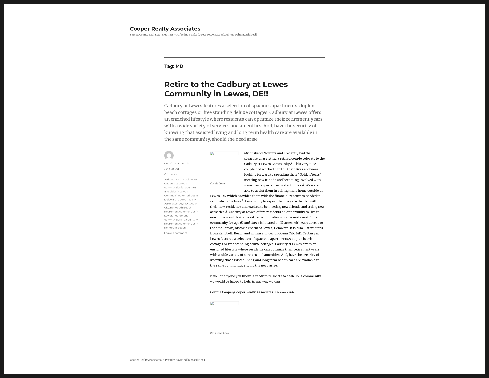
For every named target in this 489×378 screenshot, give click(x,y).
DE (180, 203)
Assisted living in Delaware (180, 179)
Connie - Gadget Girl (176, 163)
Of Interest (170, 174)
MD (185, 203)
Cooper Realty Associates (165, 28)
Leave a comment (175, 232)
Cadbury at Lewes (175, 183)
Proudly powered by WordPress (185, 360)
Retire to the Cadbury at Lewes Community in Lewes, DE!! (226, 89)
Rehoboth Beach (181, 207)
